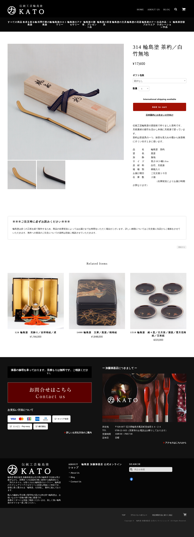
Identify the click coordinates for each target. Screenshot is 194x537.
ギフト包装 (138, 75)
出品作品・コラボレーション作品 (164, 24)
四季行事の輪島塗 (45, 23)
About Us (153, 9)
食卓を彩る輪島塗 (30, 23)
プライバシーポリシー (138, 515)
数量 (135, 88)
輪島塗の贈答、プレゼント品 (89, 24)
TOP (123, 515)
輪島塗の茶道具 (104, 23)
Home (140, 9)
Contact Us (76, 481)
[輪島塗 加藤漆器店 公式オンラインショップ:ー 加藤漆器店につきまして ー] (144, 398)
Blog (166, 9)
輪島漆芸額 (179, 22)
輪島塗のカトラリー (59, 23)
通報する (181, 247)
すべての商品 (15, 22)
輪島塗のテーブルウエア (149, 23)
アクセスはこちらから (175, 443)
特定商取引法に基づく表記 (162, 515)
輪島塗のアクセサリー (74, 23)
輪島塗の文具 (119, 22)
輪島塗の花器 (134, 22)
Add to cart (159, 106)
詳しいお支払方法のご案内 (79, 432)
